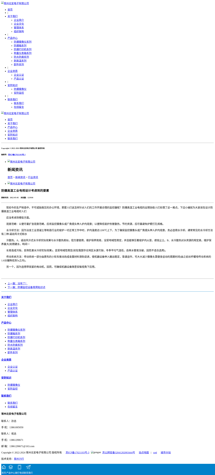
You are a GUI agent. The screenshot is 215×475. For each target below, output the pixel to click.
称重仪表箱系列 (22, 53)
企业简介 (19, 20)
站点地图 (144, 452)
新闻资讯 (20, 177)
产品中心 (13, 38)
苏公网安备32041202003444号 (118, 452)
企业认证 (19, 75)
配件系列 (19, 64)
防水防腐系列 (21, 57)
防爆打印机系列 (22, 49)
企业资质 (13, 71)
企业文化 (19, 24)
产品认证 (19, 78)
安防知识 (13, 85)
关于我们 (13, 16)
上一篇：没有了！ (18, 283)
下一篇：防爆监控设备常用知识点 (26, 287)
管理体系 (19, 27)
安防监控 (19, 93)
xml (155, 452)
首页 (10, 9)
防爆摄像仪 (20, 89)
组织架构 (19, 31)
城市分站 (166, 452)
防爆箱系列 (20, 45)
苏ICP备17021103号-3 (16, 154)
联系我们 (13, 99)
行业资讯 (33, 177)
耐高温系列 (20, 60)
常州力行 (19, 459)
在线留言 (19, 107)
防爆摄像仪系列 (22, 41)
